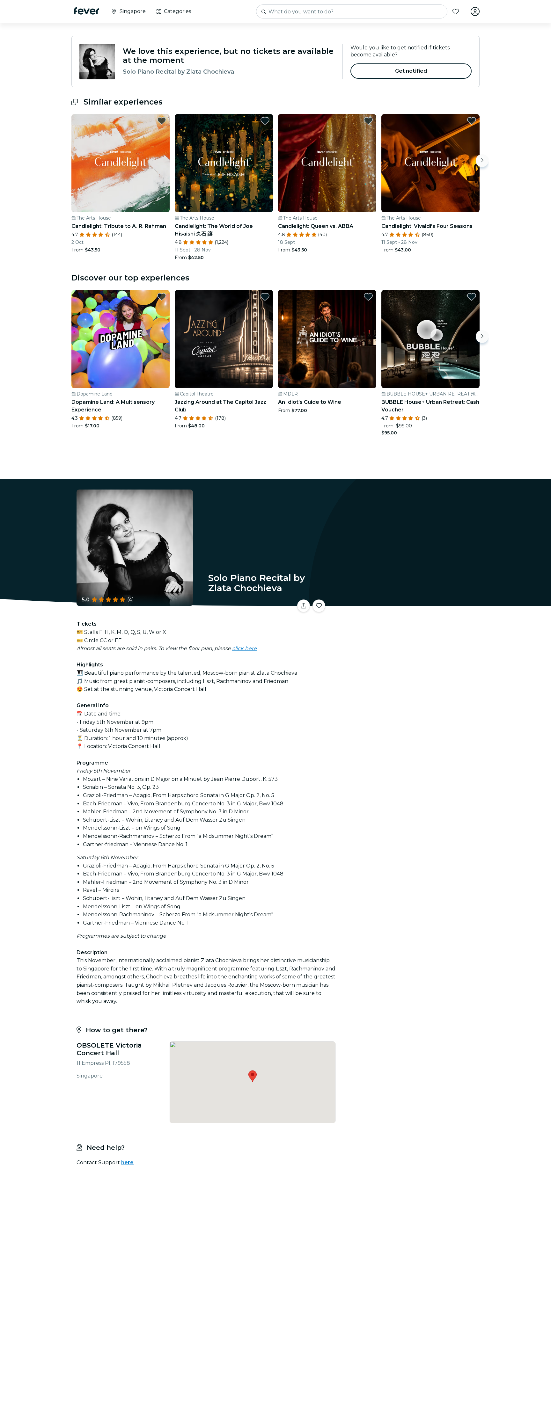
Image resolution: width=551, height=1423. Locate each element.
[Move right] (482, 160)
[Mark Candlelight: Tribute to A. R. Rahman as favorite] (162, 121)
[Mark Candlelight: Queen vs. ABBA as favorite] (368, 121)
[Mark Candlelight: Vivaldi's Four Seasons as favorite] (471, 121)
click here (244, 648)
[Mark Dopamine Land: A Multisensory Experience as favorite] (162, 297)
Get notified (411, 71)
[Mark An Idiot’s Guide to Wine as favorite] (368, 297)
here (127, 1162)
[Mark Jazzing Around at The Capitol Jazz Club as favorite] (265, 297)
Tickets (409, 601)
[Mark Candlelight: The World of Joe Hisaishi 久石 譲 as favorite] (265, 121)
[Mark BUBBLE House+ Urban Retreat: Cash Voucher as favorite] (471, 297)
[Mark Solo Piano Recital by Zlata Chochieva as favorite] (318, 605)
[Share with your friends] (303, 605)
